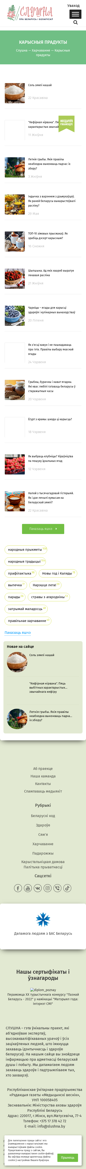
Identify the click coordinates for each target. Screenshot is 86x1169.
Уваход (73, 6)
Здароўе (43, 825)
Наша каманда (43, 776)
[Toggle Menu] (75, 14)
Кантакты (43, 784)
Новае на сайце (20, 646)
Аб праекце (43, 768)
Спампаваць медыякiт (43, 791)
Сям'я (43, 834)
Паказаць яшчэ (18, 632)
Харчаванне (43, 844)
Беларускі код (43, 816)
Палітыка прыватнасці (43, 867)
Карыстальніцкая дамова (43, 862)
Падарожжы (43, 853)
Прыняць (67, 1158)
